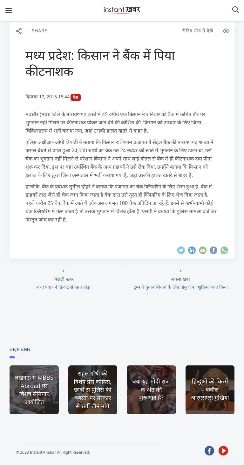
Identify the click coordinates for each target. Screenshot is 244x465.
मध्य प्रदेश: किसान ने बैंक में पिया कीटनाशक (100, 63)
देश (75, 97)
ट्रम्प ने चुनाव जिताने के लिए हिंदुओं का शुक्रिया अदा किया (181, 287)
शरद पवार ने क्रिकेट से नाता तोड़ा (64, 287)
